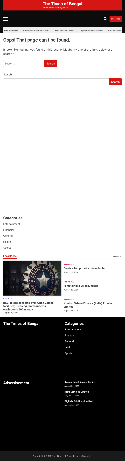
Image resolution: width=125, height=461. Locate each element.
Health (7, 241)
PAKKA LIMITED (9, 30)
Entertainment (11, 224)
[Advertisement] (62, 112)
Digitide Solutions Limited (90, 30)
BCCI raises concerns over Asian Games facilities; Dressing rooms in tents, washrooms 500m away (28, 306)
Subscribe (115, 19)
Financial (8, 229)
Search (7, 74)
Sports (7, 247)
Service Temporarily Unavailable (84, 268)
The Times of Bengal (63, 456)
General (8, 235)
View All (116, 256)
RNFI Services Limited (63, 30)
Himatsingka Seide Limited (81, 285)
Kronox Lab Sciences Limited (35, 30)
